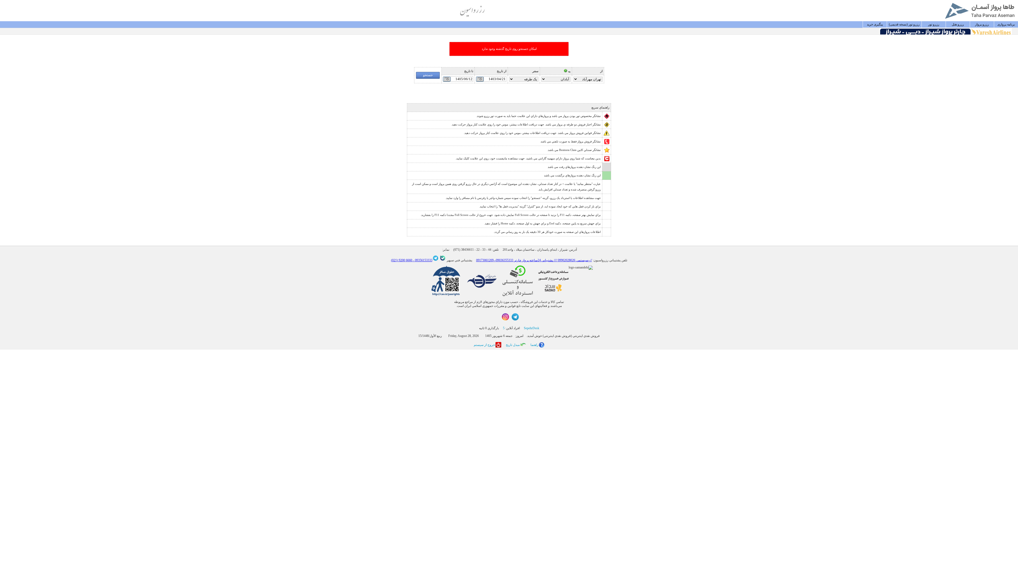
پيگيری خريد (875, 24)
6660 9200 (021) (401, 260)
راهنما (534, 345)
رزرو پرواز (982, 24)
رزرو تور (933, 24)
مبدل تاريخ (513, 345)
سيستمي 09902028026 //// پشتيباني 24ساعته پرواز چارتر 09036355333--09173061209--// (534, 260)
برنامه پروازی (1006, 24)
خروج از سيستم (484, 345)
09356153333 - (422, 260)
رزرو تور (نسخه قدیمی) (904, 24)
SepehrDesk (531, 328)
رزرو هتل (958, 24)
